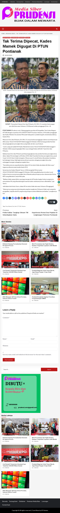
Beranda (13, 1)
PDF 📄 (52, 202)
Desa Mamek (9, 206)
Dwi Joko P (14, 206)
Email (33, 339)
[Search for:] (22, 369)
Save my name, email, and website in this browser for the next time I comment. (27, 354)
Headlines (22, 37)
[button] (4, 198)
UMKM (47, 293)
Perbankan (16, 240)
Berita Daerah (6, 37)
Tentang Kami (19, 1)
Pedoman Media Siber (37, 1)
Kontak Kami (54, 1)
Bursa (4, 293)
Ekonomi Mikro (43, 266)
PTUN (19, 206)
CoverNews (35, 510)
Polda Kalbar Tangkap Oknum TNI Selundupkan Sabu (15, 212)
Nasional (10, 240)
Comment (6, 318)
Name (5, 339)
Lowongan (46, 1)
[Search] (57, 28)
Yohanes (23, 206)
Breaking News (14, 37)
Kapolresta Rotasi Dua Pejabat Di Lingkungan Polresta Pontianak (44, 212)
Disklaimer (27, 1)
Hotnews (28, 37)
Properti (48, 240)
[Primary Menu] (3, 29)
